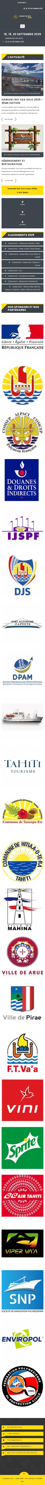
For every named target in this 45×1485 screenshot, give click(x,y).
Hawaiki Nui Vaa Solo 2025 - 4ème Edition (22, 101)
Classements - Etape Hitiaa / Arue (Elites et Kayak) (24, 255)
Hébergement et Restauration (13, 162)
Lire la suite (9, 119)
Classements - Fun (15, 271)
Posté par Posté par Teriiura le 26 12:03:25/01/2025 (23, 93)
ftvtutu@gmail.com (14, 1440)
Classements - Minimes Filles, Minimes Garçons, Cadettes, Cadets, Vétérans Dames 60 (22, 288)
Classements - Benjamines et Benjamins (23, 281)
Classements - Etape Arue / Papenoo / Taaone (25, 263)
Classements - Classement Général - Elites (24, 243)
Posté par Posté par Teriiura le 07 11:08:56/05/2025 (23, 155)
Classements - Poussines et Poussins (21, 276)
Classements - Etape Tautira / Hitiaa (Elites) (24, 249)
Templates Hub (8, 1478)
